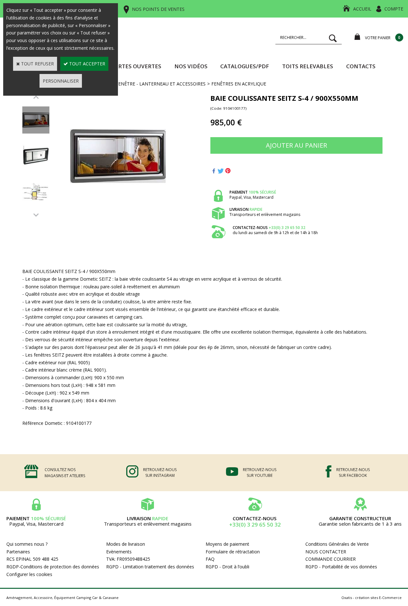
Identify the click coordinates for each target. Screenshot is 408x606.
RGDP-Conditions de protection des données (52, 567)
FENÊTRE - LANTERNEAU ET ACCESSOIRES (161, 84)
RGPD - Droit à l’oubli (227, 567)
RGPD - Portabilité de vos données (341, 567)
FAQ (210, 559)
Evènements (119, 552)
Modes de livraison (125, 544)
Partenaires (18, 552)
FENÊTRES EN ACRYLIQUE (238, 84)
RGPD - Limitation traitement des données (150, 567)
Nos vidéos (191, 66)
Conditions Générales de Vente (337, 544)
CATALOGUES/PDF (244, 66)
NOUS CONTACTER (325, 552)
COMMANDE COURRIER (330, 559)
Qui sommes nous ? (26, 544)
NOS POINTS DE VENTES (158, 9)
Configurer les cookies (29, 574)
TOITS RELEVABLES (307, 66)
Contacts (360, 66)
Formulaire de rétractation (233, 552)
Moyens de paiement (227, 544)
